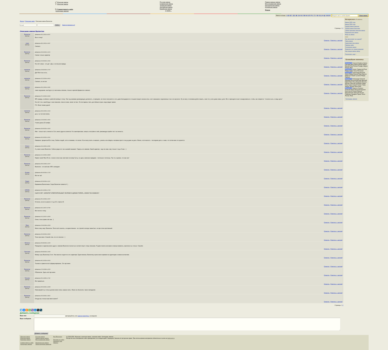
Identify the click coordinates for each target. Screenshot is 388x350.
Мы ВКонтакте (57, 336)
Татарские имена (165, 5)
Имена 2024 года (350, 24)
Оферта (55, 343)
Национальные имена (351, 32)
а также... (168, 11)
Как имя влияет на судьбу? (353, 39)
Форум (22, 21)
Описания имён (30, 21)
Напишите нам (57, 341)
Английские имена (166, 7)
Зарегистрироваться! (68, 25)
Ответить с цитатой (336, 40)
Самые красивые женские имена (355, 30)
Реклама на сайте (58, 339)
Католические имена (272, 5)
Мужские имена (62, 2)
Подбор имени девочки (352, 26)
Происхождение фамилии (43, 344)
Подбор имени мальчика (352, 28)
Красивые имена (25, 339)
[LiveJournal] (41, 310)
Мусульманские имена (273, 4)
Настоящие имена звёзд (352, 51)
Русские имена (165, 2)
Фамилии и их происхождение (354, 49)
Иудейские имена (271, 7)
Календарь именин (62, 11)
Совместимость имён (26, 343)
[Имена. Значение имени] (34, 6)
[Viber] (32, 310)
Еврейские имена (166, 9)
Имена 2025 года (350, 22)
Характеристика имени (352, 43)
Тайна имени (349, 41)
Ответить (327, 40)
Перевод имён (349, 45)
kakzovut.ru (171, 338)
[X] (38, 310)
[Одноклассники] (27, 310)
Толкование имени (350, 47)
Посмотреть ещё (350, 54)
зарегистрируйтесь (83, 316)
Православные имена (272, 2)
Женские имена (62, 4)
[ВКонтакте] (24, 310)
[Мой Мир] (35, 310)
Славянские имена (166, 4)
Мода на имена (349, 34)
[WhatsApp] (29, 310)
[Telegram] (21, 310)
